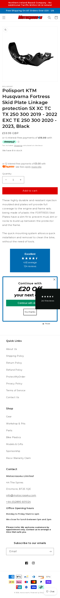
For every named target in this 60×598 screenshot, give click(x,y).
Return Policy (14, 362)
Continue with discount (30, 303)
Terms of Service (16, 390)
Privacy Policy (14, 383)
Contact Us (12, 397)
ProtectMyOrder (15, 376)
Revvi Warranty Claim (18, 458)
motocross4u (25, 592)
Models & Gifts (14, 444)
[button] (3, 17)
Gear (9, 416)
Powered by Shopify (38, 592)
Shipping (18, 145)
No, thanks (30, 312)
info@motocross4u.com (21, 495)
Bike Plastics (13, 437)
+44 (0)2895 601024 (18, 501)
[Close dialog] (54, 279)
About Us (11, 349)
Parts (9, 430)
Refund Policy (14, 369)
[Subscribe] (50, 551)
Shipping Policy (15, 356)
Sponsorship (13, 451)
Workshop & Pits (15, 423)
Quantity (6, 173)
